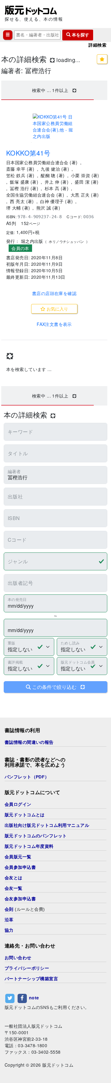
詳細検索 (97, 45)
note (34, 997)
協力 (9, 930)
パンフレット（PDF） (27, 776)
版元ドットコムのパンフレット (36, 835)
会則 (9, 909)
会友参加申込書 (20, 898)
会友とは (14, 877)
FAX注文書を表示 (54, 324)
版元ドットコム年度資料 (29, 846)
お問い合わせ (18, 957)
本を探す (80, 34)
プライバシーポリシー (27, 968)
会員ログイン (18, 804)
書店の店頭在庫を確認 (54, 293)
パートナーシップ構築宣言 (31, 978)
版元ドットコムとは (25, 814)
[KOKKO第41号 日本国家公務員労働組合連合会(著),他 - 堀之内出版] (54, 127)
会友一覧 (14, 888)
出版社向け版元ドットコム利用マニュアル (47, 825)
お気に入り (56, 309)
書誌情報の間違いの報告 (29, 742)
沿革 (9, 919)
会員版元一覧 (18, 856)
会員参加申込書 (20, 867)
